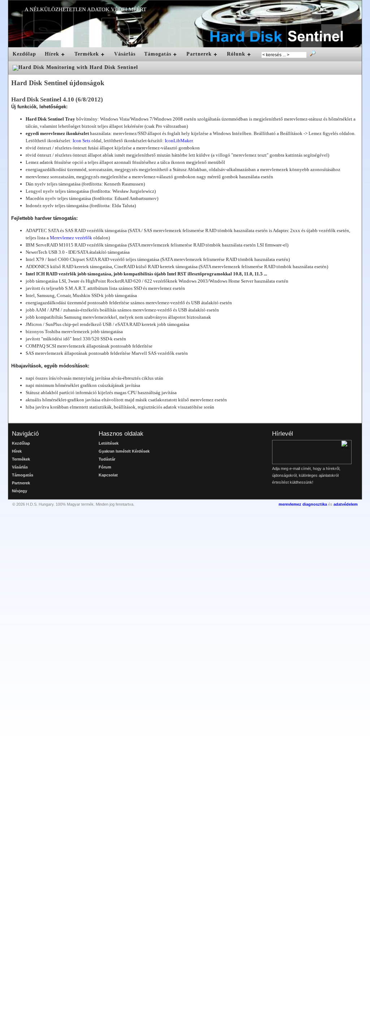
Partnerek (199, 54)
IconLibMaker (179, 140)
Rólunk (236, 54)
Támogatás (157, 54)
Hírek (52, 54)
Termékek (86, 54)
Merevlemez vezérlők (71, 237)
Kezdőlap (24, 54)
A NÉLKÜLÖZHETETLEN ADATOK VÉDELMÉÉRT (85, 9)
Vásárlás (124, 54)
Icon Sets (81, 140)
